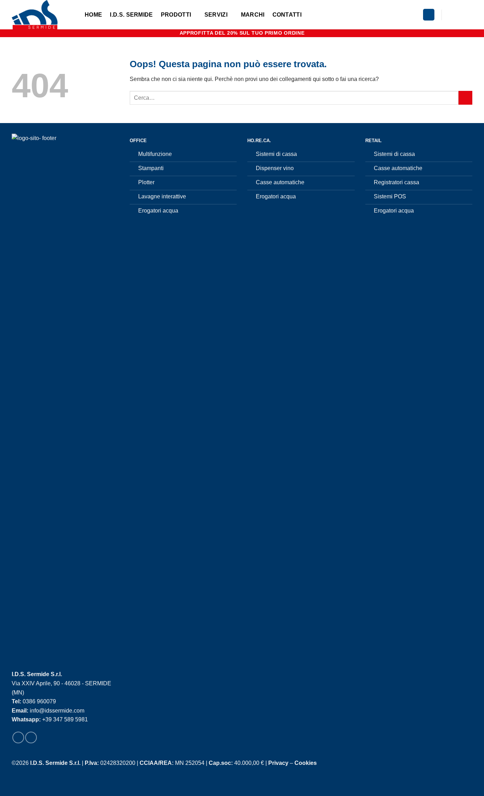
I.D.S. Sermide (131, 15)
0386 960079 (39, 701)
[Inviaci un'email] (468, 14)
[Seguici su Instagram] (458, 14)
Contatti (287, 15)
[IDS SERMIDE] (43, 14)
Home (93, 15)
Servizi (215, 15)
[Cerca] (428, 15)
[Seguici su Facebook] (449, 14)
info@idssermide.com (57, 711)
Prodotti (176, 15)
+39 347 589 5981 (65, 719)
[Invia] (465, 98)
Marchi (253, 15)
